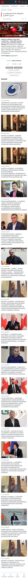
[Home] (2, 2)
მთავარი (3, 10)
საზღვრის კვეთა (14, 75)
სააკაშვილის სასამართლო (14, 72)
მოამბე (10, 10)
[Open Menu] (26, 2)
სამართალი (18, 67)
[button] (5, 6)
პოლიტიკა (9, 67)
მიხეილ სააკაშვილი (14, 70)
